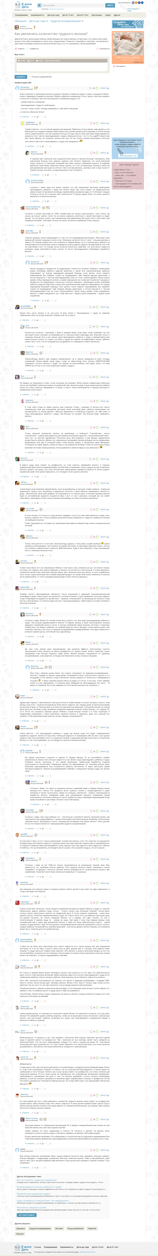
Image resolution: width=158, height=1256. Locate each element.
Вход (129, 11)
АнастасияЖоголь (33, 207)
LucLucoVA (30, 508)
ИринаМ (29, 751)
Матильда (25, 87)
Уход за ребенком (75, 1228)
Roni (27, 426)
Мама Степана (32, 1118)
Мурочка (29, 352)
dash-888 (29, 231)
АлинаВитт (30, 858)
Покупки (20, 1234)
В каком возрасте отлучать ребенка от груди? (39, 1187)
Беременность (37, 15)
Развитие (92, 1228)
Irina (22, 376)
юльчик (24, 561)
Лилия (23, 726)
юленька (24, 882)
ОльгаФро (30, 810)
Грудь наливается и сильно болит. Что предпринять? (43, 1200)
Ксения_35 (35, 262)
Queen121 (24, 1057)
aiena (23, 1031)
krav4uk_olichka (37, 180)
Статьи (37, 1247)
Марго (28, 642)
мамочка (29, 400)
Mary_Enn (34, 666)
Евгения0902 (26, 306)
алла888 (24, 834)
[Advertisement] (128, 102)
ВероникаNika (26, 939)
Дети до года (53, 15)
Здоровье (20, 1228)
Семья (108, 15)
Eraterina (29, 613)
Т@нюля (29, 536)
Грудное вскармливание (66, 21)
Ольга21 (24, 458)
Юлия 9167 (25, 1007)
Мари (23, 696)
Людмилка (30, 122)
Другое (117, 15)
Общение (20, 21)
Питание (59, 1228)
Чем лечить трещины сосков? (31, 1207)
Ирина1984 (25, 587)
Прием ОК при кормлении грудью (33, 1193)
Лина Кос (24, 1094)
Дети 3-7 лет (82, 15)
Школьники (97, 15)
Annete (34, 781)
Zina (27, 326)
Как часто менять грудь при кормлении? (37, 1180)
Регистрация (132, 9)
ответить (25, 117)
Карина (23, 26)
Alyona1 (34, 152)
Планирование (21, 15)
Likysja (23, 966)
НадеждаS (25, 902)
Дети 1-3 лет (68, 15)
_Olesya (23, 482)
